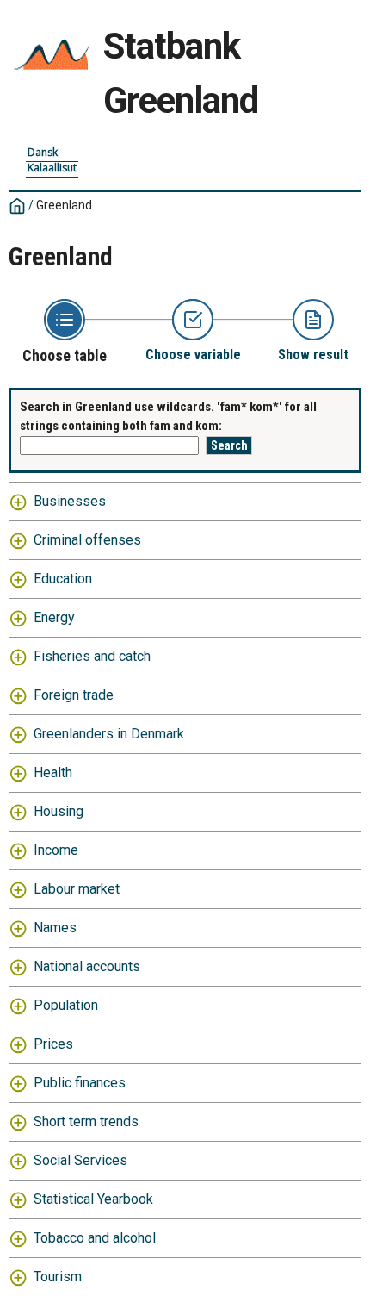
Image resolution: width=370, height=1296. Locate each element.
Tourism (58, 1276)
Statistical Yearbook (93, 1199)
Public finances (80, 1083)
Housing (58, 811)
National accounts (87, 966)
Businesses (70, 501)
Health (53, 772)
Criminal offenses (87, 540)
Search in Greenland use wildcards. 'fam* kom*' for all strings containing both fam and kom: (168, 416)
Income (56, 850)
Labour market (77, 889)
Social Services (80, 1160)
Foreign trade (74, 695)
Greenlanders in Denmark (109, 734)
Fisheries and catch (92, 656)
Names (55, 927)
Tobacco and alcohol (95, 1238)
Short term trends (86, 1121)
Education (63, 578)
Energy (54, 617)
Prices (53, 1044)
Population (66, 1005)
